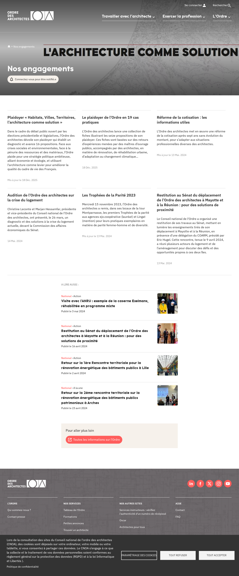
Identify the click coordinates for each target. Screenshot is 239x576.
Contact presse (16, 516)
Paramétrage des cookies (139, 555)
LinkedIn (191, 483)
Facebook (200, 483)
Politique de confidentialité (23, 566)
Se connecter (193, 5)
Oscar (123, 520)
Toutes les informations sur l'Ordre (96, 439)
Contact (180, 510)
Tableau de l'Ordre (74, 510)
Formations (70, 516)
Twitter (209, 483)
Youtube (228, 483)
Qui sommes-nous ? (19, 510)
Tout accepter (216, 555)
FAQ (178, 516)
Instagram (218, 483)
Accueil (8, 46)
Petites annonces (73, 523)
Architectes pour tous (132, 527)
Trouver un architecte (76, 530)
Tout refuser (178, 555)
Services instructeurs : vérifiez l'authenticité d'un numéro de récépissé (143, 511)
